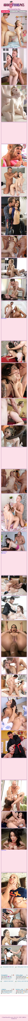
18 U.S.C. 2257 (17, 1017)
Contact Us (14, 1018)
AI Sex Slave (5, 11)
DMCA (24, 1017)
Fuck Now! (23, 11)
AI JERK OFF (14, 11)
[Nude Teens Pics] (14, 4)
